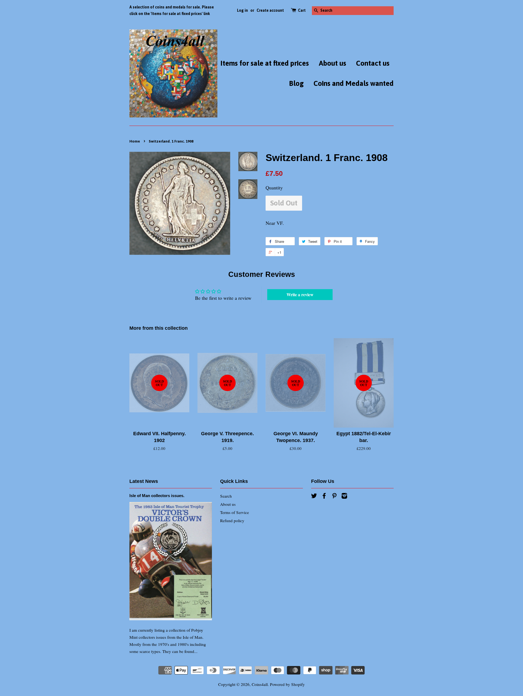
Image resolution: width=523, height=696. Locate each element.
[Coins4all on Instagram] (344, 496)
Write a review (300, 294)
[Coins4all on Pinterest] (334, 496)
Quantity (274, 187)
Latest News (143, 481)
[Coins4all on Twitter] (314, 496)
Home (134, 141)
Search (226, 496)
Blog (296, 83)
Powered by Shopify (287, 684)
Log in (242, 10)
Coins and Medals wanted (354, 83)
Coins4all (260, 684)
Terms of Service (234, 512)
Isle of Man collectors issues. (156, 495)
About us (332, 63)
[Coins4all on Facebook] (324, 496)
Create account (270, 10)
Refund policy (232, 520)
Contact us (373, 63)
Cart (302, 10)
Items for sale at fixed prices (264, 63)
